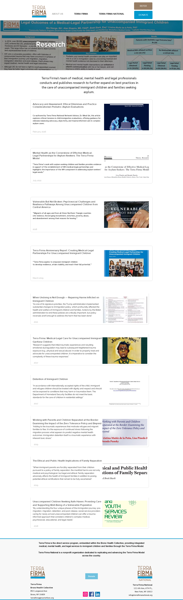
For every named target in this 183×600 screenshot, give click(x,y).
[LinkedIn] (97, 594)
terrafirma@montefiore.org (42, 597)
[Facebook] (91, 594)
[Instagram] (85, 594)
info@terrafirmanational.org (140, 595)
